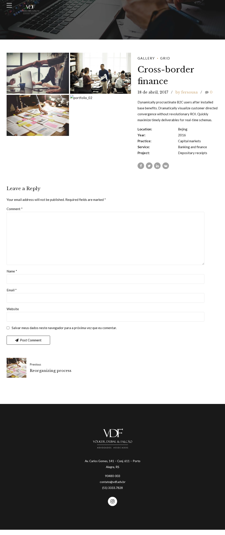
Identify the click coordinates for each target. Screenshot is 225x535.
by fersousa (187, 92)
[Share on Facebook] (141, 165)
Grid (165, 58)
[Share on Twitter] (149, 165)
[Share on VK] (165, 165)
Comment (15, 209)
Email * (12, 290)
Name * (12, 271)
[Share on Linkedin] (157, 165)
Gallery (146, 58)
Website (13, 309)
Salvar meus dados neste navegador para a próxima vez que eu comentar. (64, 328)
